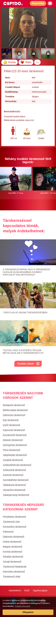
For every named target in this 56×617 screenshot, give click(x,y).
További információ (22, 606)
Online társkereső (12, 541)
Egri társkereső (11, 420)
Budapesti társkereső (14, 405)
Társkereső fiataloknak (14, 566)
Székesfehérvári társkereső (17, 465)
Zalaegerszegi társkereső (16, 495)
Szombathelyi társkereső (16, 480)
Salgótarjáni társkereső (15, 455)
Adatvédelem (15, 590)
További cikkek (25, 363)
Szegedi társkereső (13, 460)
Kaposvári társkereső (14, 430)
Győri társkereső (11, 425)
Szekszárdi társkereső (14, 470)
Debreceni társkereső (14, 415)
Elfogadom (28, 612)
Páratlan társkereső (13, 556)
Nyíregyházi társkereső (15, 445)
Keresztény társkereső (14, 526)
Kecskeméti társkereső (15, 435)
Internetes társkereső (14, 571)
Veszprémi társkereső (14, 490)
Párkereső (8, 531)
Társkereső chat (11, 521)
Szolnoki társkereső (13, 475)
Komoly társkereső (12, 551)
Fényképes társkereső (14, 517)
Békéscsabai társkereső (15, 410)
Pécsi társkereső (11, 450)
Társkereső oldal (11, 576)
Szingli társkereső (12, 561)
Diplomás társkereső (13, 536)
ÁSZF (27, 590)
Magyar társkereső (12, 546)
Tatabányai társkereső (14, 485)
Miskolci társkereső (13, 440)
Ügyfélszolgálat (40, 590)
